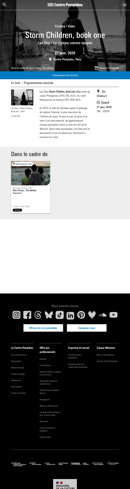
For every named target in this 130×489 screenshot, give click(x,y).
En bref (15, 83)
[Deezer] (92, 315)
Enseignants (44, 399)
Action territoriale (18, 393)
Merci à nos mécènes (105, 355)
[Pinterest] (81, 315)
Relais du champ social (49, 406)
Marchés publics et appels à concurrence (50, 373)
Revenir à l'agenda (109, 68)
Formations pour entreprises (74, 356)
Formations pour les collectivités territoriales (78, 365)
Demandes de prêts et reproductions (48, 382)
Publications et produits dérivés (49, 391)
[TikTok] (59, 315)
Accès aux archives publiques (47, 429)
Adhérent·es (16, 380)
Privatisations (45, 365)
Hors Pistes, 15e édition (41, 68)
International (16, 386)
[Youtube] (113, 315)
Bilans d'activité (17, 367)
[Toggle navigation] (124, 5)
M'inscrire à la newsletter (43, 328)
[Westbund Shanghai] (99, 465)
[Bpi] (20, 465)
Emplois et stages (18, 374)
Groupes (43, 359)
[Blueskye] (48, 315)
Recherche (44, 421)
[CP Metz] (52, 465)
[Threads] (38, 315)
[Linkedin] (70, 315)
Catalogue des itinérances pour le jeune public (50, 413)
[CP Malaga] (65, 465)
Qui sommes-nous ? (19, 355)
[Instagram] (16, 315)
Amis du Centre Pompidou (107, 361)
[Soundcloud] (102, 315)
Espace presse (45, 437)
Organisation (16, 361)
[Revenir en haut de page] (122, 481)
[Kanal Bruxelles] (82, 465)
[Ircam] (37, 465)
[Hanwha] (113, 465)
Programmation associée (38, 83)
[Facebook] (27, 315)
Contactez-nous (86, 328)
